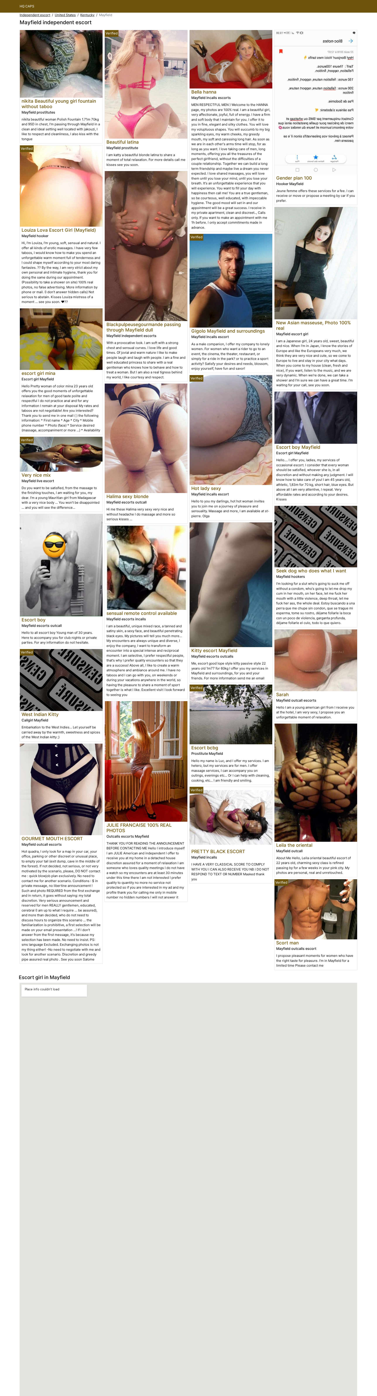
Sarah (282, 694)
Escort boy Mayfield (298, 447)
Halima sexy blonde (127, 496)
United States (65, 15)
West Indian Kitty (40, 714)
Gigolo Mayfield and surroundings (228, 331)
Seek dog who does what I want (311, 570)
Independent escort (35, 15)
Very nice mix (36, 475)
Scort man (287, 942)
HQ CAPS (27, 6)
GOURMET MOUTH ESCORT (52, 838)
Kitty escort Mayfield (214, 650)
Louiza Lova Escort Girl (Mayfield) (59, 230)
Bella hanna (203, 92)
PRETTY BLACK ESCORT (218, 851)
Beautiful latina (122, 142)
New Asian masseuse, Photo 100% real (313, 325)
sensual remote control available (141, 613)
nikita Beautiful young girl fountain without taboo (59, 103)
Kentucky (87, 15)
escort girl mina (38, 373)
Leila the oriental (294, 845)
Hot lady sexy (206, 488)
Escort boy (34, 619)
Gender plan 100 (294, 178)
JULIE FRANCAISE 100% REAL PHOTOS (139, 827)
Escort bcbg (204, 747)
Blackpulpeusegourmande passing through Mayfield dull (143, 327)
